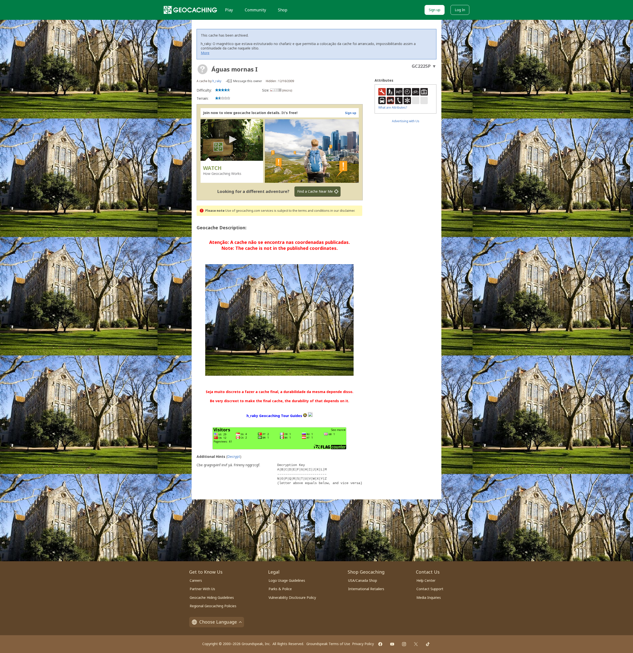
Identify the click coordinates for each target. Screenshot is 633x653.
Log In (460, 9)
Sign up (434, 9)
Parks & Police (280, 588)
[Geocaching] (190, 10)
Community (255, 10)
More (205, 52)
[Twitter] (416, 644)
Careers (196, 580)
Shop (282, 10)
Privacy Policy (363, 643)
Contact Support (429, 588)
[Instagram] (404, 644)
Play (229, 10)
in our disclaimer (342, 211)
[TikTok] (428, 644)
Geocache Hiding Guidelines (212, 597)
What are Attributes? (392, 107)
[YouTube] (392, 644)
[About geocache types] (202, 69)
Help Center (425, 580)
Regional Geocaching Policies (213, 606)
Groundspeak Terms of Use (328, 643)
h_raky (216, 81)
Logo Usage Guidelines (287, 580)
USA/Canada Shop (362, 580)
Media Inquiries (428, 597)
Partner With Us (202, 588)
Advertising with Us (405, 121)
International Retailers (366, 588)
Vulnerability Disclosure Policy (292, 597)
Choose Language (218, 622)
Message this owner (247, 81)
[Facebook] (380, 644)
